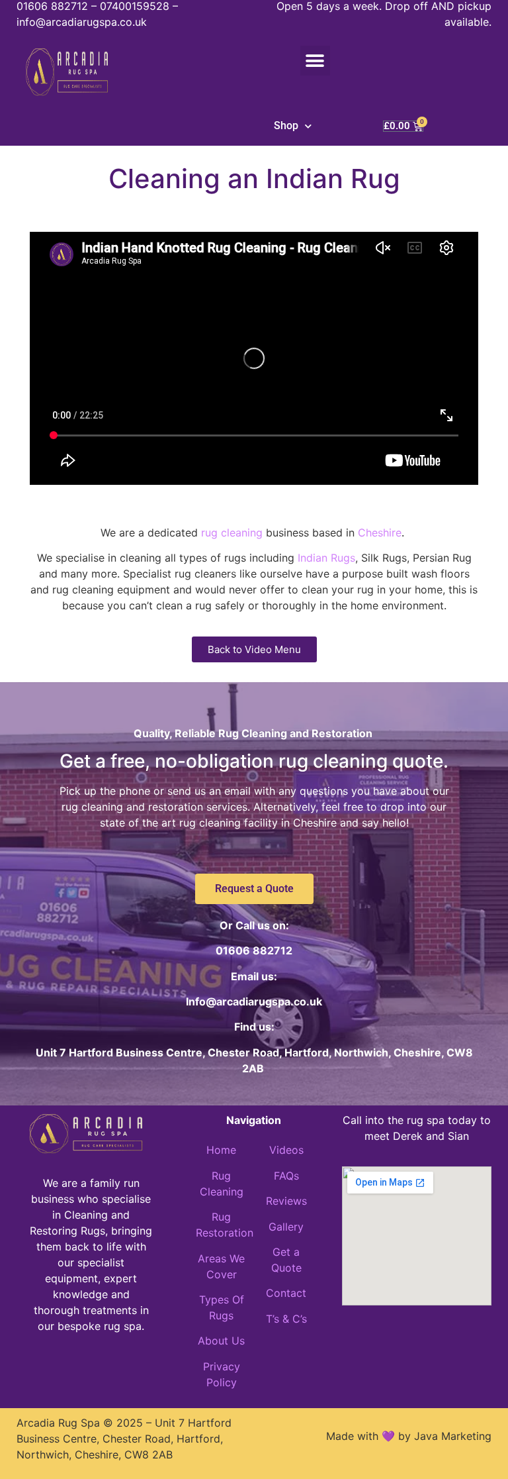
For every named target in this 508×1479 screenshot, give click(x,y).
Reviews (286, 1200)
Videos (286, 1149)
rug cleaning (232, 532)
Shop (286, 125)
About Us (221, 1340)
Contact (286, 1293)
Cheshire (380, 532)
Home (221, 1149)
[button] (315, 61)
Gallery (286, 1226)
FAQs (286, 1175)
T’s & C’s (286, 1318)
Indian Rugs (326, 557)
